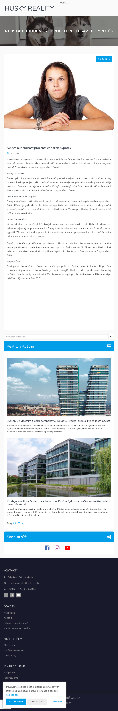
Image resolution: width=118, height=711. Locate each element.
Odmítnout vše (37, 701)
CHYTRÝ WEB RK (70, 697)
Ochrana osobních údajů (16, 623)
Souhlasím (16, 701)
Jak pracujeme (11, 677)
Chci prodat (10, 645)
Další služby (10, 655)
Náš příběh (9, 612)
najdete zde (12, 694)
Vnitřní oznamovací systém (17, 628)
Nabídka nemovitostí (14, 650)
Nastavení (58, 701)
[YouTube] (68, 549)
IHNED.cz (18, 523)
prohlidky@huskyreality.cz (28, 583)
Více (63, 3)
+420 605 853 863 (26, 589)
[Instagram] (57, 549)
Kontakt (8, 617)
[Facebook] (47, 549)
